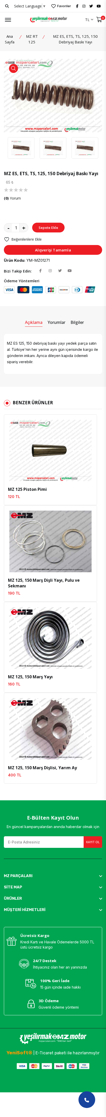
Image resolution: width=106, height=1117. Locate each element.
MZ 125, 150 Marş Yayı (30, 677)
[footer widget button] (53, 876)
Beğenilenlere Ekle (26, 239)
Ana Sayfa (9, 39)
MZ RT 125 (32, 39)
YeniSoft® (19, 1053)
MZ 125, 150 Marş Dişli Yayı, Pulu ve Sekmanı (44, 583)
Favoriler (63, 6)
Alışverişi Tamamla (53, 249)
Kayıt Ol (93, 842)
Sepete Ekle (48, 227)
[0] (99, 20)
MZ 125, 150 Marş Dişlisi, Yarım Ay (42, 768)
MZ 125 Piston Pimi (27, 489)
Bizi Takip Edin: (18, 271)
